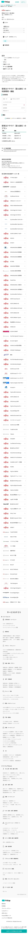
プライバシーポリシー (6, 908)
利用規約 (3, 906)
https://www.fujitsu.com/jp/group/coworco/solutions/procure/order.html (15, 150)
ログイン (23, 2)
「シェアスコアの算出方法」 (17, 80)
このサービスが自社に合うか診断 (14, 931)
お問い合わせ (4, 913)
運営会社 (3, 903)
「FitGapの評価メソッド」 (16, 78)
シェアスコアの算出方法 (7, 918)
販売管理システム (8, 14)
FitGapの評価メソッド (6, 915)
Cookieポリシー (5, 910)
